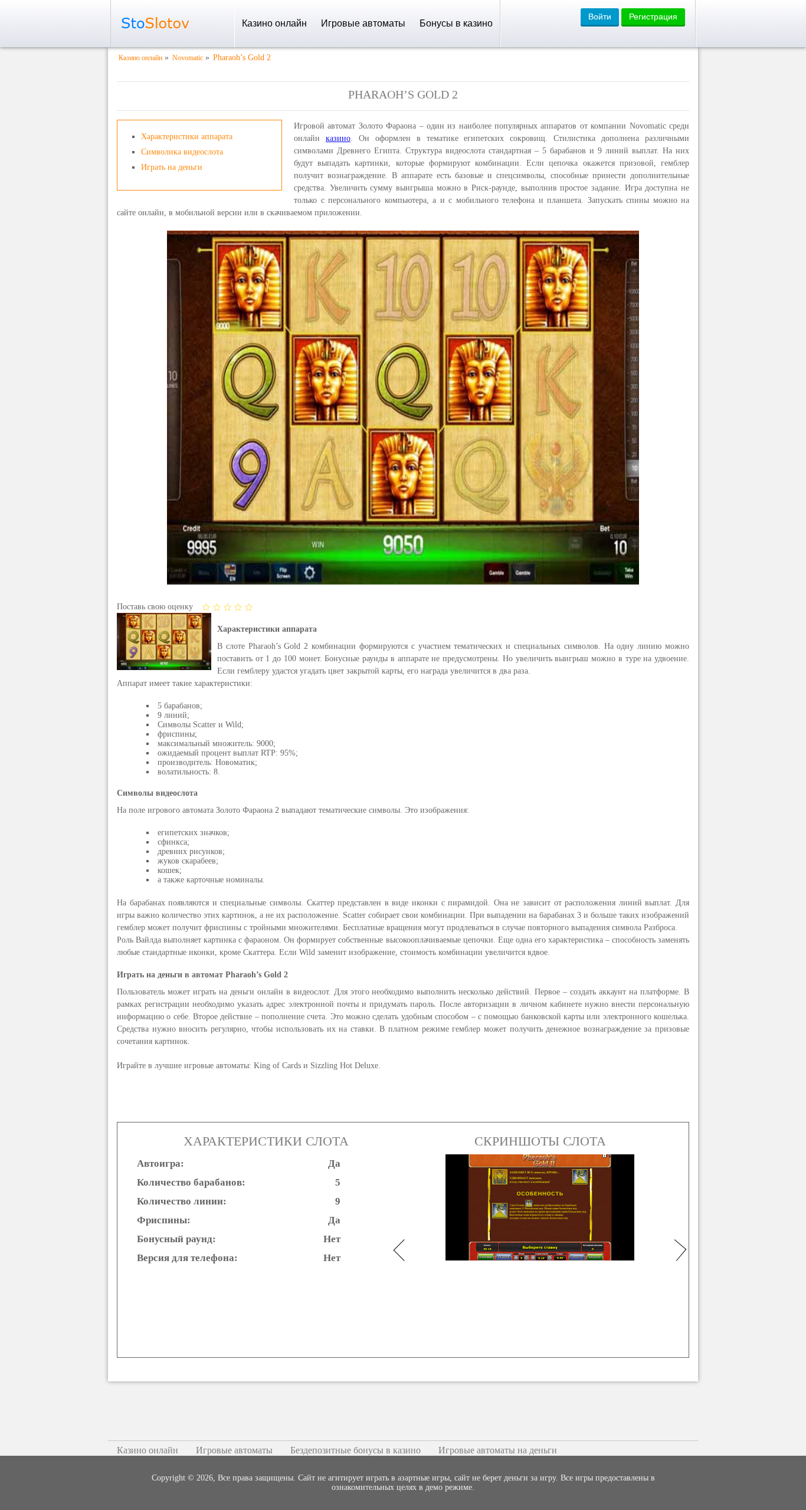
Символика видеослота (182, 151)
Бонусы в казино (456, 23)
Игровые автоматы (363, 23)
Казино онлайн (274, 23)
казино (338, 138)
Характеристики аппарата (186, 136)
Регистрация (653, 16)
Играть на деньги (171, 167)
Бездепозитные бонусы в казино (355, 1450)
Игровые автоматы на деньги (497, 1450)
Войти (599, 16)
